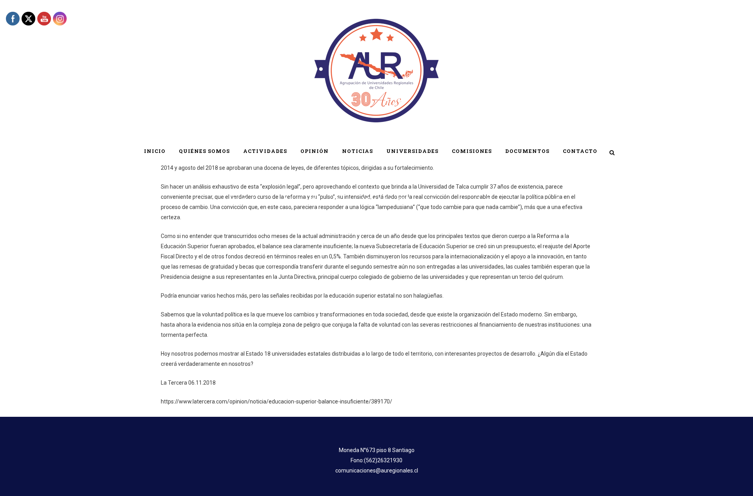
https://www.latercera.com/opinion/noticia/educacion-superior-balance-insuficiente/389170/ (276, 401)
